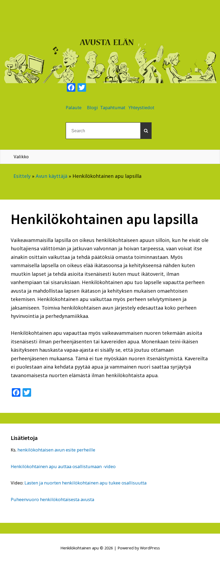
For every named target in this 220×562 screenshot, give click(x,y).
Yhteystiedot (141, 108)
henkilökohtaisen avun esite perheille (56, 450)
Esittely (22, 176)
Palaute (74, 108)
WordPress (150, 547)
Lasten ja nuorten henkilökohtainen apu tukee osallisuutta (85, 483)
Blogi (92, 108)
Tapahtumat (112, 108)
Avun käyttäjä (51, 176)
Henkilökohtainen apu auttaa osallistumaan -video (63, 466)
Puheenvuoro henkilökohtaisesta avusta (52, 499)
